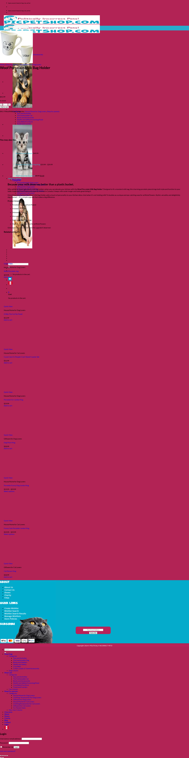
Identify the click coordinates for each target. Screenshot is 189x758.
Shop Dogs (8, 654)
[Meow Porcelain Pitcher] (9, 82)
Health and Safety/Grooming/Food (30, 120)
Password (4, 743)
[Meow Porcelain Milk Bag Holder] (9, 93)
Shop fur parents (12, 64)
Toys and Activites (20, 658)
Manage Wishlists (12, 616)
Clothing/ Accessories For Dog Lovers (27, 697)
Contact (7, 722)
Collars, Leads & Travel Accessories (26, 668)
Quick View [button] (8, 263)
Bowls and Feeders (20, 662)
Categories (13, 656)
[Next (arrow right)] (3, 757)
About (6, 714)
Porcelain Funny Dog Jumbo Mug (16, 485)
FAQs (6, 597)
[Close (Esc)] (7, 755)
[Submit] (5, 652)
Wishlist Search (11, 611)
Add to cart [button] (8, 277)
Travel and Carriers (24, 124)
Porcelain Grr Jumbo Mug (13, 400)
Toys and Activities (24, 113)
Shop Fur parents (11, 691)
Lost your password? (7, 751)
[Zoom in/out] (1, 755)
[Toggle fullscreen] (3, 755)
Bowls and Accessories (25, 117)
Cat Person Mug (10, 571)
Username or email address (10, 739)
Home (2, 64)
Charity (7, 595)
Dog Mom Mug (9, 442)
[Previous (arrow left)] (1, 757)
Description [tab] (16, 179)
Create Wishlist (11, 608)
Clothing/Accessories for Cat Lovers (26, 704)
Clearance (8, 712)
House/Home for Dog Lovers (27, 183)
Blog (6, 720)
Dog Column (13, 670)
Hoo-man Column (15, 710)
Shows (7, 592)
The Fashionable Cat (24, 115)
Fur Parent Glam (19, 708)
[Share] (5, 755)
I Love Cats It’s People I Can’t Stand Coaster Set (21, 357)
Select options (9, 491)
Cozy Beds (17, 666)
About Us (8, 587)
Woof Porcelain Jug (11, 271)
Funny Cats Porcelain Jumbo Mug (16, 528)
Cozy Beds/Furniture (25, 122)
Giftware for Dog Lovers (26, 187)
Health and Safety (19, 664)
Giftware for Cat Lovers (26, 193)
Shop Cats (12, 109)
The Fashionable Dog (21, 660)
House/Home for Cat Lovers (23, 702)
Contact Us (9, 590)
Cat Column (13, 689)
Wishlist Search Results (15, 613)
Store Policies (10, 618)
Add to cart (4, 107)
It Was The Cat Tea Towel (13, 314)
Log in (16, 747)
